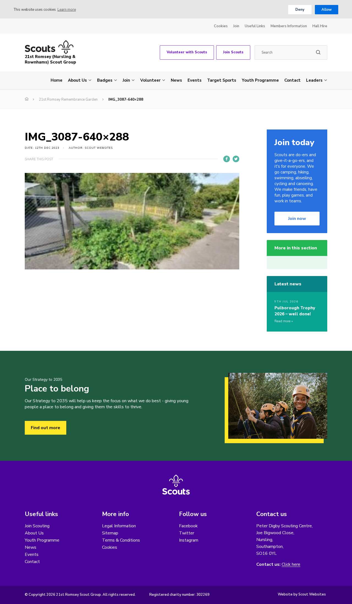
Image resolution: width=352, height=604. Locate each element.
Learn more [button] (66, 9)
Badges (104, 80)
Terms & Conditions (121, 540)
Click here (291, 564)
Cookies (221, 26)
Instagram (188, 540)
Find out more (45, 428)
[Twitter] (236, 159)
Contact (292, 80)
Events (195, 80)
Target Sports (221, 80)
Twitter (186, 533)
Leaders (314, 80)
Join (236, 26)
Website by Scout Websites (302, 594)
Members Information (289, 26)
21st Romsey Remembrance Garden (68, 99)
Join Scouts (233, 52)
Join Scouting (37, 526)
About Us (77, 80)
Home (56, 80)
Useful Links (255, 26)
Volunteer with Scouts (187, 52)
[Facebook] (226, 159)
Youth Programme (260, 80)
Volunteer (150, 80)
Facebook (188, 526)
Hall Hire (319, 26)
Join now (297, 219)
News (176, 80)
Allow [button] (326, 9)
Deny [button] (299, 9)
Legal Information (119, 526)
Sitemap (110, 533)
